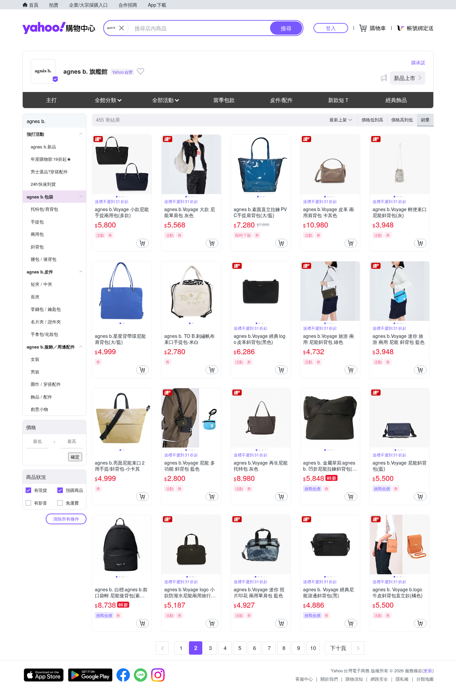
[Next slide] (147, 164)
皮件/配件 (281, 100)
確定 (75, 457)
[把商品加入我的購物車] (142, 243)
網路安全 (379, 679)
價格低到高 (372, 119)
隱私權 (402, 679)
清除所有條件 (66, 519)
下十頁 (338, 648)
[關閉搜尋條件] (122, 28)
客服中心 (304, 679)
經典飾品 (396, 100)
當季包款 (224, 100)
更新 (428, 670)
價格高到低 (402, 119)
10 (313, 648)
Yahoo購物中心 (58, 28)
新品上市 (404, 78)
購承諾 (418, 62)
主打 (51, 100)
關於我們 (329, 679)
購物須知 (354, 679)
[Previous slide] (96, 164)
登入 (331, 27)
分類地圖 (425, 679)
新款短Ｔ (339, 100)
